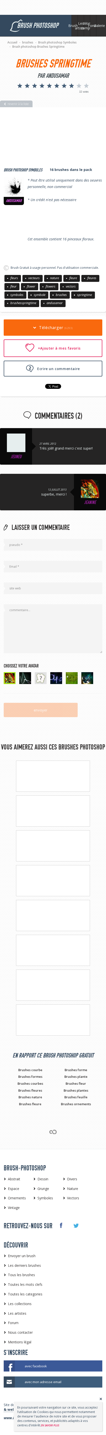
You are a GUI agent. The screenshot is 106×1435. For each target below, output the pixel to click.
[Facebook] (60, 1225)
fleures (91, 278)
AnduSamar (14, 201)
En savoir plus (50, 1425)
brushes (61, 294)
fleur (13, 286)
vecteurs (34, 278)
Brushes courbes (30, 1083)
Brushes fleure (30, 1104)
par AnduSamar (53, 75)
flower (31, 286)
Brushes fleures (30, 1090)
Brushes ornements (76, 1104)
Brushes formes (30, 1076)
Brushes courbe (30, 1070)
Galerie (99, 25)
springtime (84, 294)
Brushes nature (30, 1097)
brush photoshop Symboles (23, 170)
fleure (73, 278)
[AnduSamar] (14, 187)
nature (54, 278)
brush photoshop (37, 25)
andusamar (55, 303)
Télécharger (55, 327)
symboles (16, 294)
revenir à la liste (18, 104)
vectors (71, 286)
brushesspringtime (23, 303)
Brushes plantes (76, 1090)
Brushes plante (76, 1076)
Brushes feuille (76, 1097)
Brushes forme (76, 1070)
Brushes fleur (76, 1083)
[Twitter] (76, 1226)
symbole (39, 294)
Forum (93, 25)
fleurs (14, 278)
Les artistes (81, 25)
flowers (50, 286)
